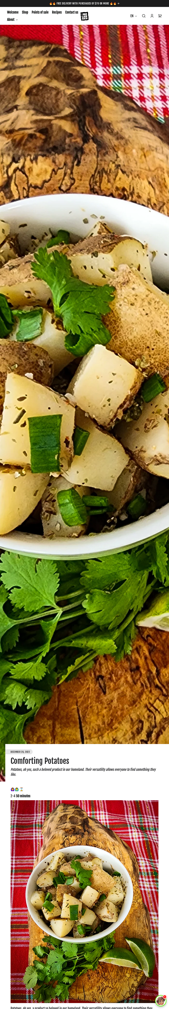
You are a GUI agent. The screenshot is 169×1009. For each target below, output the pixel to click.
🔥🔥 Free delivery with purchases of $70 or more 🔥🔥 (83, 3)
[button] (143, 16)
